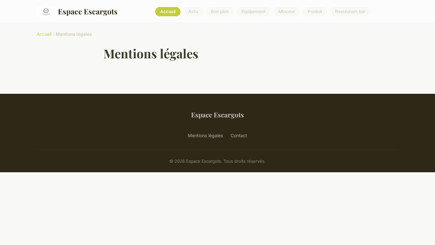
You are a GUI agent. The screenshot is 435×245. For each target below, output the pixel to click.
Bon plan (220, 11)
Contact (239, 135)
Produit (315, 11)
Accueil (167, 11)
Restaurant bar (350, 11)
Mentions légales (205, 135)
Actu (193, 11)
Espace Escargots (88, 11)
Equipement (253, 11)
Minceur (286, 11)
